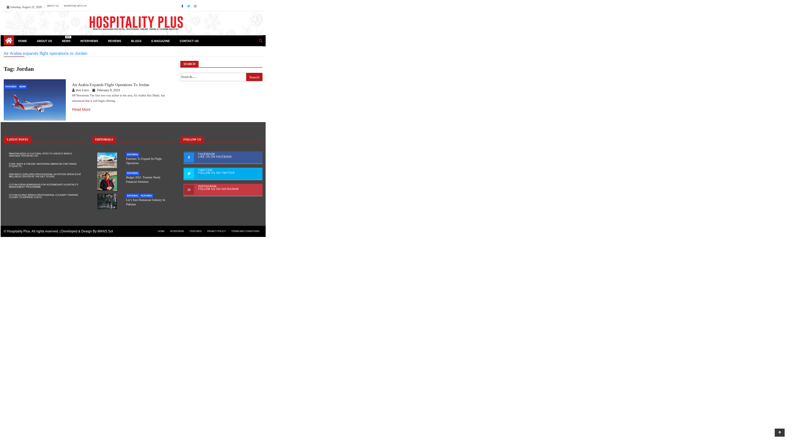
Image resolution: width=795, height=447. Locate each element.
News (66, 39)
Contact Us (189, 41)
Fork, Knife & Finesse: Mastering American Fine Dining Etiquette (43, 165)
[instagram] (195, 6)
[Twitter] (189, 6)
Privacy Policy (216, 231)
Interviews (89, 41)
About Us (53, 6)
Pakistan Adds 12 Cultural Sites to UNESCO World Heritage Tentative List (40, 154)
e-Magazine (160, 41)
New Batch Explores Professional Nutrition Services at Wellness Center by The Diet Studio (45, 175)
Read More (81, 109)
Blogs (136, 41)
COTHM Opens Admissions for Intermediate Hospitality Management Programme (43, 185)
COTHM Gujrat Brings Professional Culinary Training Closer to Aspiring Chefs (43, 196)
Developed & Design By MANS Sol (87, 231)
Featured (10, 86)
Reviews (114, 41)
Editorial (132, 154)
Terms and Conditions (245, 231)
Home (22, 41)
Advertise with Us (75, 6)
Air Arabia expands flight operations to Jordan (110, 85)
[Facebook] (182, 6)
